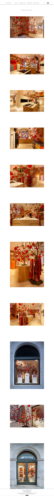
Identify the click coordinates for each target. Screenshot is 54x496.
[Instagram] (26, 495)
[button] (48, 3)
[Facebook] (27, 495)
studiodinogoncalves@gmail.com (27, 490)
